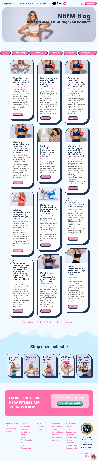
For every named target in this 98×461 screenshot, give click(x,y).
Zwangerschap (88, 53)
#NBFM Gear (66, 357)
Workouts (70, 53)
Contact (68, 426)
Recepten (55, 53)
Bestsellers (25, 426)
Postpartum (31, 357)
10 (57, 322)
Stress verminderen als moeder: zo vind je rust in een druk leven (76, 270)
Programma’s (8, 4)
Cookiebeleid (70, 432)
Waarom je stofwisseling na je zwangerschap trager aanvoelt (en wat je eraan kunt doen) (21, 147)
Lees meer (18, 114)
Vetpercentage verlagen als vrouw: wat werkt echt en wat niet (76, 204)
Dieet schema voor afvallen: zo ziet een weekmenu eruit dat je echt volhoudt (48, 82)
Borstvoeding (20, 53)
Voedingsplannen (83, 358)
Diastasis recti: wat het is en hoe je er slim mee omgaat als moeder (21, 81)
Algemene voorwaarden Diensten (71, 437)
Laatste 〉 (70, 322)
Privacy (68, 429)
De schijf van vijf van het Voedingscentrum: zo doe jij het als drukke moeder (48, 277)
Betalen (55, 429)
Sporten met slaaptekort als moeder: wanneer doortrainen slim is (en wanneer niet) (76, 82)
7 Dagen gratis (40, 4)
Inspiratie (29, 4)
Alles (5, 53)
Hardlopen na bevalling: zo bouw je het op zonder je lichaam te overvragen (48, 209)
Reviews (39, 429)
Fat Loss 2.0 (11, 431)
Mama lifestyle (38, 53)
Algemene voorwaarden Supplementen (71, 445)
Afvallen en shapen (13, 358)
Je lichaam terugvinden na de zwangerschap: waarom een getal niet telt (21, 214)
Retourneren (57, 426)
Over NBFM (20, 4)
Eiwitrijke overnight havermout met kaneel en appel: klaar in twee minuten (47, 151)
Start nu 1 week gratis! (69, 403)
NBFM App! (90, 3)
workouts (16, 282)
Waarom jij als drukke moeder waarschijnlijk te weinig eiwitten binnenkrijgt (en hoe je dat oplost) (76, 151)
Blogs (26, 87)
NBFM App (47, 357)
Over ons (40, 426)
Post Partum (11, 428)
